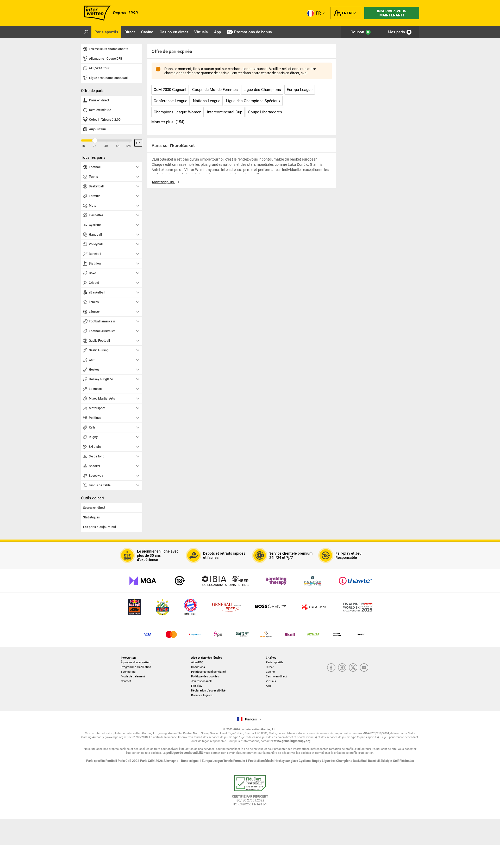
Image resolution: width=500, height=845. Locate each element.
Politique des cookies (205, 676)
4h (106, 146)
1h (83, 146)
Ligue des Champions (337, 761)
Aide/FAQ (197, 662)
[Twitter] (353, 667)
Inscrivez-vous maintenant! (391, 13)
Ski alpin (386, 761)
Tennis (228, 761)
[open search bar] (86, 32)
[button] (241, 184)
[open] (250, 792)
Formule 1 (240, 761)
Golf (396, 761)
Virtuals (271, 681)
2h (94, 146)
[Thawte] (355, 580)
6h (118, 146)
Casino (270, 671)
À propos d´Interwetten (135, 662)
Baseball (374, 761)
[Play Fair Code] (313, 580)
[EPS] (218, 634)
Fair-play (196, 686)
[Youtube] (364, 667)
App (268, 686)
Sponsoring (128, 671)
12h (128, 146)
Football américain (261, 761)
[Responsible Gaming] (179, 580)
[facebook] (331, 667)
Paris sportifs (275, 662)
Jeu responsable (202, 681)
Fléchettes (406, 761)
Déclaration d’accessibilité (208, 690)
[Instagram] (342, 667)
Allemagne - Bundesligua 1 (183, 761)
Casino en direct (276, 676)
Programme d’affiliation (136, 667)
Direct (270, 667)
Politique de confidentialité (208, 671)
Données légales (202, 695)
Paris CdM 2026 (152, 761)
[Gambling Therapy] (276, 580)
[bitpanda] (242, 634)
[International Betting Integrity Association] (225, 580)
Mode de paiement (133, 676)
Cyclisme (305, 761)
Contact (126, 681)
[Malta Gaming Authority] (143, 580)
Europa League (212, 761)
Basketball (360, 761)
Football (111, 761)
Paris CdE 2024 (129, 761)
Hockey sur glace (286, 761)
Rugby (317, 761)
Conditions (198, 667)
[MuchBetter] (266, 634)
